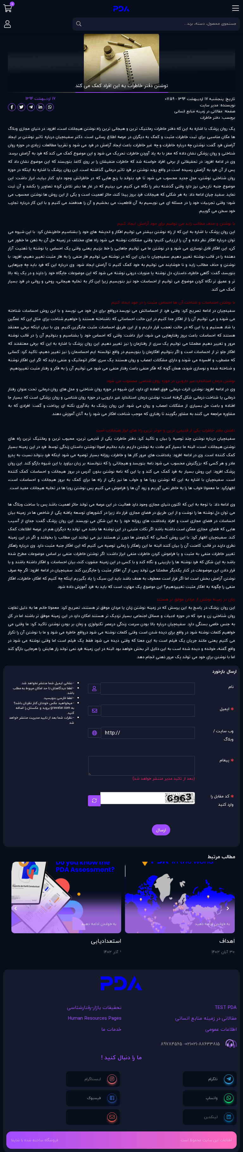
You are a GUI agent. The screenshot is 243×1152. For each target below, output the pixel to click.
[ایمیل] (112, 1117)
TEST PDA (226, 1007)
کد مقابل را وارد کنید (222, 800)
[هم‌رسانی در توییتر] (21, 107)
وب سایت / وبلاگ (223, 735)
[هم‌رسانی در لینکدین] (40, 107)
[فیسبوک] (102, 1098)
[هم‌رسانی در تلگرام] (31, 107)
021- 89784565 (176, 1044)
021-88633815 (205, 1044)
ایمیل (224, 708)
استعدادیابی (106, 941)
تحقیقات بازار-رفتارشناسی (94, 1007)
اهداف (227, 941)
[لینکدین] (219, 1117)
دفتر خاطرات (210, 117)
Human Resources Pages (95, 1018)
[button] (227, 909)
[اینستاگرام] (100, 1079)
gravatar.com (60, 708)
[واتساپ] (220, 1098)
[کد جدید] (94, 800)
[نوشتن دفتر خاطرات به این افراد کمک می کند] (121, 985)
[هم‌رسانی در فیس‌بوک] (12, 107)
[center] (78, 24)
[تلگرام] (221, 1079)
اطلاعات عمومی (221, 1029)
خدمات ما (111, 1029)
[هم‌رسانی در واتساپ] (50, 107)
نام (231, 686)
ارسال (161, 830)
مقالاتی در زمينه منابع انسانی (198, 111)
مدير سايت (209, 105)
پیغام (224, 760)
